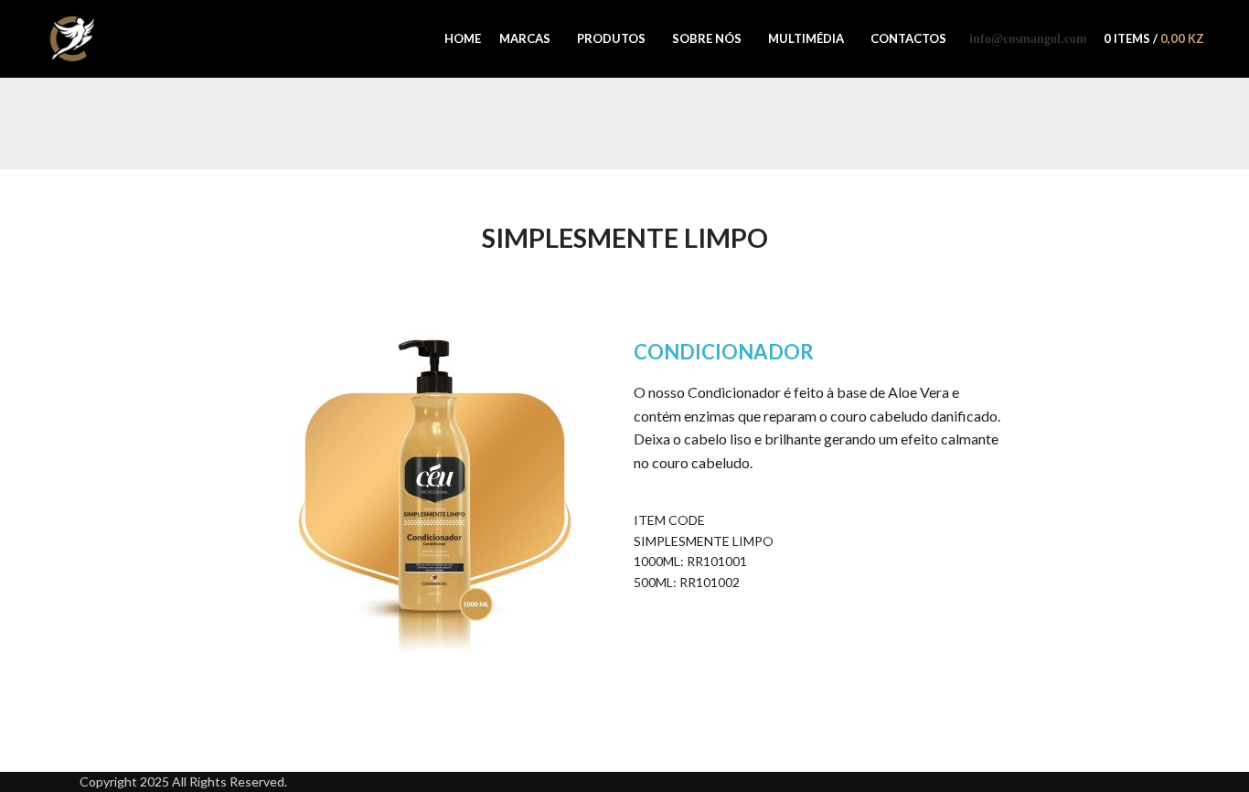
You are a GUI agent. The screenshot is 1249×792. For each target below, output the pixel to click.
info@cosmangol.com (1028, 39)
